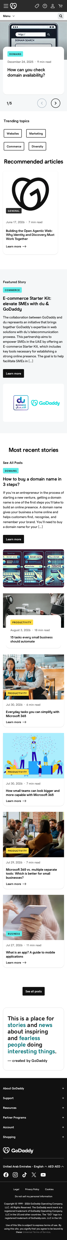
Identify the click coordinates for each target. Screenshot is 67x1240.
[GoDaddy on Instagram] (15, 1177)
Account (8, 1127)
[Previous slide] (42, 103)
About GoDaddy (13, 1088)
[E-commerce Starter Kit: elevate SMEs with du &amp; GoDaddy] (33, 403)
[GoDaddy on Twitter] (34, 1177)
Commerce (14, 146)
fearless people (24, 1041)
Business (14, 933)
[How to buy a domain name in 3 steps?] (33, 568)
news (45, 1025)
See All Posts (13, 463)
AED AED (54, 1166)
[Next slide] (55, 103)
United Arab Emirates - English (23, 1166)
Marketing (36, 133)
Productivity (21, 622)
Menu (6, 16)
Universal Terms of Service (36, 1232)
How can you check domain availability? (26, 72)
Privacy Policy (32, 1189)
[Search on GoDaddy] (61, 16)
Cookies (49, 1189)
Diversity (37, 146)
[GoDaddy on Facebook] (6, 1177)
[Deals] (37, 6)
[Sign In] (52, 6)
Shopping (9, 1137)
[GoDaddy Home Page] (18, 1150)
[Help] (44, 6)
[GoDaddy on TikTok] (25, 1177)
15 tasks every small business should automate (31, 639)
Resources (9, 1107)
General (14, 211)
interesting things (31, 1051)
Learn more (13, 246)
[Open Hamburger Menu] (4, 5)
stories (17, 1025)
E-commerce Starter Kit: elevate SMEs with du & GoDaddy (27, 304)
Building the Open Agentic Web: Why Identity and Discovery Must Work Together (30, 235)
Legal (16, 1189)
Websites (13, 133)
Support (8, 1098)
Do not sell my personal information (33, 1196)
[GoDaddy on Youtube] (43, 1177)
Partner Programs (14, 1117)
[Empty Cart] (60, 6)
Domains (15, 54)
